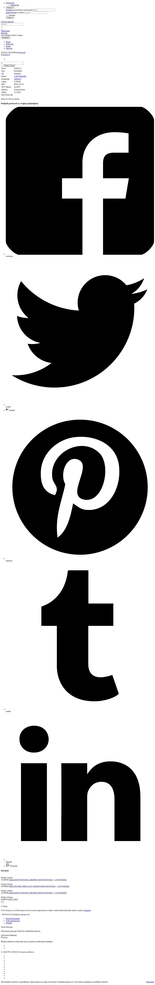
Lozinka (21, 12)
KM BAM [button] (10, 3)
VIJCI (10, 899)
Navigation (5, 38)
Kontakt (9, 923)
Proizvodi (9, 44)
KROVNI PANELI (45, 880)
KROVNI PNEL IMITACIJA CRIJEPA (24, 886)
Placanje (4, 33)
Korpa (8, 46)
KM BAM (15, 5)
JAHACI (17, 79)
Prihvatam (150, 982)
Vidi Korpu (5, 31)
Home (8, 42)
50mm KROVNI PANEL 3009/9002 (23, 880)
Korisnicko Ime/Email (23, 10)
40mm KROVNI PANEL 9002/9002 (23, 893)
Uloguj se (10, 7)
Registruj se (10, 10)
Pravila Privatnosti (13, 919)
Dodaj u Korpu (9, 66)
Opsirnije (87, 910)
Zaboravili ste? (11, 12)
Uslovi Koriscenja (13, 921)
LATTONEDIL (20, 76)
